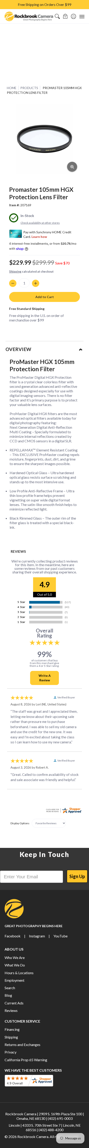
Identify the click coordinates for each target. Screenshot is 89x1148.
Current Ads (14, 1003)
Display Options (19, 823)
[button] (65, 16)
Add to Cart (44, 297)
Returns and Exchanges (22, 1044)
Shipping (15, 271)
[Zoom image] (72, 167)
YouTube (60, 936)
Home (11, 88)
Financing (12, 1029)
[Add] (35, 283)
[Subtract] (12, 283)
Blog (8, 995)
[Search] (57, 16)
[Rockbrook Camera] (29, 16)
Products (29, 88)
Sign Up (77, 876)
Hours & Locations (19, 973)
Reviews (11, 1010)
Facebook (13, 936)
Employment (14, 980)
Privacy (10, 1052)
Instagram (37, 936)
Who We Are (15, 957)
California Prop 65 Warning (26, 1060)
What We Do (15, 965)
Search (10, 988)
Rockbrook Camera (32, 1136)
